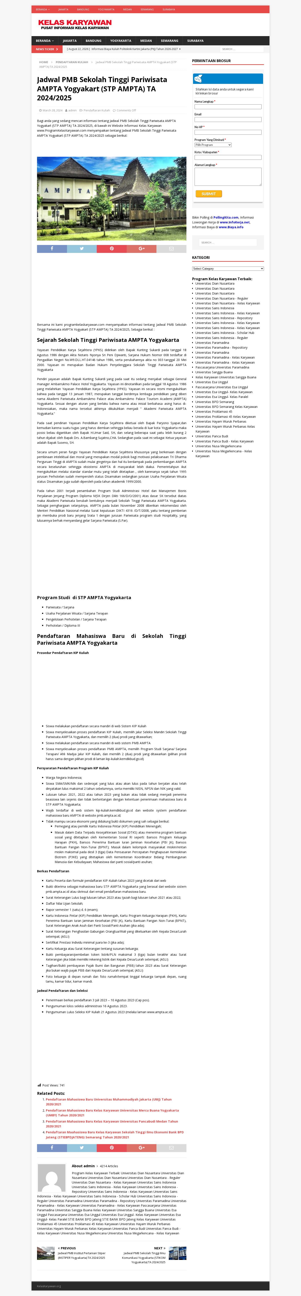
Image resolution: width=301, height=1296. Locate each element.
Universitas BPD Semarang (214, 402)
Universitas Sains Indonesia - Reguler (221, 338)
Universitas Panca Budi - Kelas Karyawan (224, 441)
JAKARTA (63, 9)
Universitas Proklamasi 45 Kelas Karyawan (88, 1224)
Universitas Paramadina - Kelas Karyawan (110, 1205)
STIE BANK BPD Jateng (84, 1219)
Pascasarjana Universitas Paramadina (222, 367)
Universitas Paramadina (65, 1201)
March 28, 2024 (52, 110)
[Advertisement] (111, 289)
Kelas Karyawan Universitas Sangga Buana (123, 1210)
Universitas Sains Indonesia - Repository (224, 318)
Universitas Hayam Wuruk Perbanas (144, 1224)
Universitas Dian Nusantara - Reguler (154, 1178)
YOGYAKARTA (106, 9)
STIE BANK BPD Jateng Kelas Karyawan (130, 1219)
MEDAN (127, 9)
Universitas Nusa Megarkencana (84, 1233)
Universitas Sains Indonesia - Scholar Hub (106, 1196)
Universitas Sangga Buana (73, 1210)
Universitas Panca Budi (128, 1228)
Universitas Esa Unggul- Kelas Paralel (221, 397)
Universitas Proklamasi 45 (213, 411)
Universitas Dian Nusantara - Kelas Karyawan (104, 1182)
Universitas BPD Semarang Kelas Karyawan (226, 407)
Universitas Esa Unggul (211, 382)
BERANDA (41, 9)
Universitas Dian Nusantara (140, 1173)
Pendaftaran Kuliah (97, 110)
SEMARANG (147, 9)
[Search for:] (242, 49)
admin (72, 110)
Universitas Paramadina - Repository (109, 1201)
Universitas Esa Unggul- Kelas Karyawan (129, 1215)
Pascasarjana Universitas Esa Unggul (74, 1215)
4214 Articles (109, 1166)
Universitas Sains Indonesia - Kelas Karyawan (104, 1187)
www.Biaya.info (231, 227)
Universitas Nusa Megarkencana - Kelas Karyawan (143, 1233)
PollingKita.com (226, 217)
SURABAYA (169, 9)
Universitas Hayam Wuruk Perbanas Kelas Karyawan (74, 1228)
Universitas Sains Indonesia (156, 1182)
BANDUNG (83, 9)
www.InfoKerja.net (235, 222)
